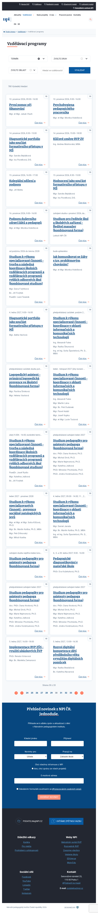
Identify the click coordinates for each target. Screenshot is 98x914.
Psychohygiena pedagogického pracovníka (63, 108)
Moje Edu (71, 862)
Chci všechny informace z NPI (49, 764)
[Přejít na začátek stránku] (16, 693)
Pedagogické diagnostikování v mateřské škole (65, 562)
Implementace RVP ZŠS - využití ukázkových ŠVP (26, 649)
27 (42, 693)
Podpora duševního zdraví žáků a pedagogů (25, 220)
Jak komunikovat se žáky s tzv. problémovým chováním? (70, 260)
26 (37, 693)
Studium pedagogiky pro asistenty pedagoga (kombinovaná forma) (70, 444)
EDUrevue (71, 858)
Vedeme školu (71, 854)
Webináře (33, 27)
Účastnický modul (70, 4)
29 (51, 693)
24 (27, 693)
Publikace (37, 4)
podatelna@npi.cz (75, 888)
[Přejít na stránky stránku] (21, 693)
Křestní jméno (30, 738)
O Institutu (57, 23)
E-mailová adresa (49, 775)
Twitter (26, 889)
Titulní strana (10, 32)
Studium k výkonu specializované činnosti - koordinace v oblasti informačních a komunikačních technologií (70, 327)
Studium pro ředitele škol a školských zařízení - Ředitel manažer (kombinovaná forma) (70, 224)
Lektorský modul (87, 4)
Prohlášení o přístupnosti (26, 850)
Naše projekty (42, 15)
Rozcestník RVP (71, 846)
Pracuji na (67, 751)
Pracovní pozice (65, 15)
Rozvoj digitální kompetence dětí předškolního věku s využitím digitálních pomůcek (68, 654)
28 (46, 693)
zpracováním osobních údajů (67, 789)
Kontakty (77, 15)
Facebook (26, 877)
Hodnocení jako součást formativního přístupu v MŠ (70, 184)
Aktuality (17, 15)
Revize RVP (25, 4)
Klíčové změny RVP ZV (68, 139)
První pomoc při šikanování (20, 106)
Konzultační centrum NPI (84, 8)
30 (56, 693)
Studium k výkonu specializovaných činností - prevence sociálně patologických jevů (25, 509)
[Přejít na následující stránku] (76, 693)
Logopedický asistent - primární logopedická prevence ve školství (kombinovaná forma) (24, 380)
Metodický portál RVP (71, 842)
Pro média (26, 846)
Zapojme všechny (71, 850)
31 (61, 693)
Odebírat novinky (49, 797)
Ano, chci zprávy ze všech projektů (49, 768)
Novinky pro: (30, 751)
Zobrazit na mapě (72, 883)
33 (71, 693)
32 (66, 693)
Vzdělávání (27, 15)
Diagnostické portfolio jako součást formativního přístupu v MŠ (26, 144)
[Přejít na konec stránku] (81, 693)
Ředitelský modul (52, 4)
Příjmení (67, 738)
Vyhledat (80, 70)
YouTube (26, 881)
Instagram (26, 893)
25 (32, 693)
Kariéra (26, 842)
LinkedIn (27, 885)
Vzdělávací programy (37, 23)
